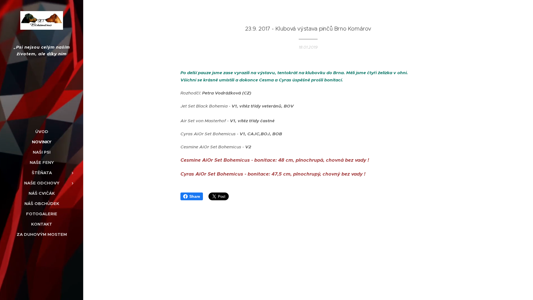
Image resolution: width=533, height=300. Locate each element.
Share (194, 196)
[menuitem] (42, 131)
